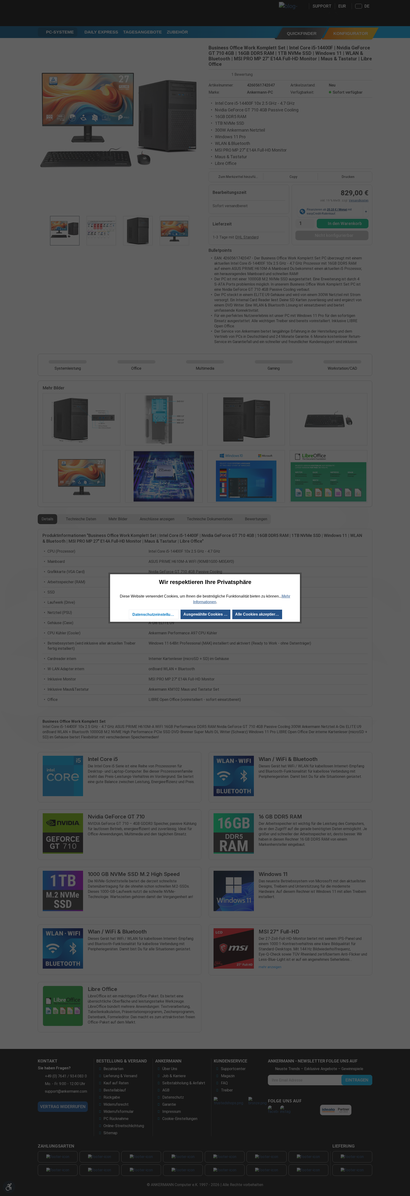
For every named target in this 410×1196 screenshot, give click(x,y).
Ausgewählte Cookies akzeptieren (206, 614)
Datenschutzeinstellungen (155, 614)
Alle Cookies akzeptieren (257, 614)
